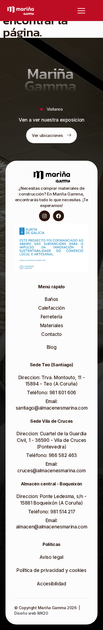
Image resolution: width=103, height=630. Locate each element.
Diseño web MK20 (31, 613)
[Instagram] (44, 216)
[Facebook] (58, 216)
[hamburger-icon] (56, 10)
